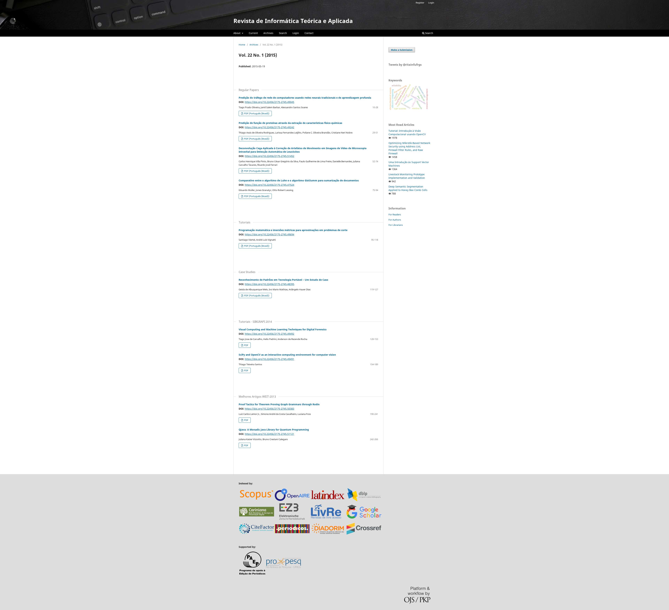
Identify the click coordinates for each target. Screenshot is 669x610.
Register (420, 2)
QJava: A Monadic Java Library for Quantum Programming (274, 429)
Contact (309, 33)
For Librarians (396, 225)
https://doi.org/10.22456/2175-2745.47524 (269, 184)
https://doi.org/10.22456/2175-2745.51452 (269, 156)
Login (296, 33)
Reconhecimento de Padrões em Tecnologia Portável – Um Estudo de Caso (283, 279)
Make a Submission (402, 49)
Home (242, 44)
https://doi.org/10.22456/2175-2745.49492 (269, 333)
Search (283, 33)
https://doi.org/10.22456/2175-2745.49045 (269, 102)
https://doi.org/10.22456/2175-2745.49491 (269, 359)
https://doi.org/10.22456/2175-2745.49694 (269, 234)
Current (253, 33)
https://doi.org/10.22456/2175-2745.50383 (269, 408)
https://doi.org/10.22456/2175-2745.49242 (269, 127)
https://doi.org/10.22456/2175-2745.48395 (269, 284)
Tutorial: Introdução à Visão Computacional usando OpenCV (407, 132)
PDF (246, 345)
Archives (268, 33)
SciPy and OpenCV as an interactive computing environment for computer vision (287, 354)
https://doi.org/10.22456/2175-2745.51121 (269, 434)
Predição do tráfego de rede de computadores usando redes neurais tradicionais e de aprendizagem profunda (305, 97)
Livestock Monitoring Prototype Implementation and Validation (407, 176)
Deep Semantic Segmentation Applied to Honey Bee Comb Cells (408, 188)
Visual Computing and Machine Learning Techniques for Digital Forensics (282, 329)
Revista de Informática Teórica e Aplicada (293, 21)
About (237, 33)
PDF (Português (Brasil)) (256, 113)
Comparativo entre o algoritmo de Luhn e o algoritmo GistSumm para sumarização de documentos (299, 180)
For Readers (395, 214)
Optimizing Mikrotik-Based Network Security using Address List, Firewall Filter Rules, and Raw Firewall (409, 148)
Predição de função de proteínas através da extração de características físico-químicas (290, 123)
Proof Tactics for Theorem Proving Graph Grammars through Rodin (279, 404)
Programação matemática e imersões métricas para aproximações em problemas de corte (293, 230)
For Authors (395, 219)
